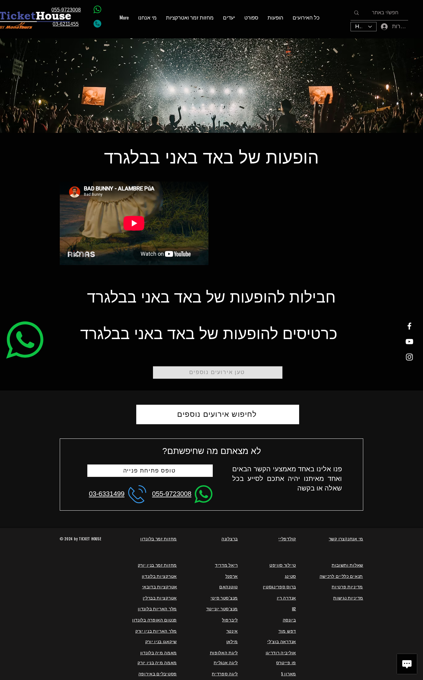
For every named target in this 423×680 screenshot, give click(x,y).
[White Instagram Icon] (409, 357)
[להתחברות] (380, 26)
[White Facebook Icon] (409, 326)
